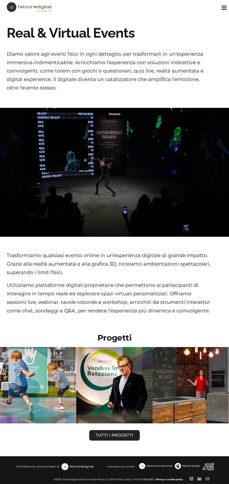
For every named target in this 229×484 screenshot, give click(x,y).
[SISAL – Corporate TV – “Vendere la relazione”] (114, 385)
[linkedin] (199, 478)
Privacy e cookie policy (169, 479)
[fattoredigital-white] (77, 464)
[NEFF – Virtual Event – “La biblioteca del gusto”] (191, 385)
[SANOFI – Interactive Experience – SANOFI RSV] (38, 385)
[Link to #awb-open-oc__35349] (224, 8)
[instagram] (191, 478)
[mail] (207, 478)
